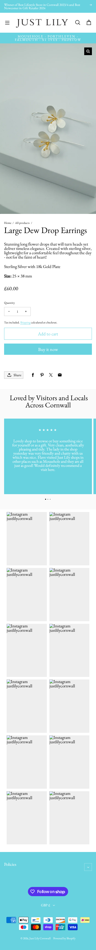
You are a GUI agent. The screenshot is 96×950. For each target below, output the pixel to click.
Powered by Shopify (64, 938)
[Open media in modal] (88, 51)
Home (7, 223)
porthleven (62, 36)
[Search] (77, 23)
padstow (71, 40)
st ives (50, 40)
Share (17, 375)
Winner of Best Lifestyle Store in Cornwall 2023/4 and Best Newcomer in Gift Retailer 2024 (42, 6)
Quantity (9, 302)
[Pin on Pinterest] (42, 375)
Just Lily (34, 938)
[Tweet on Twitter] (51, 375)
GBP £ (45, 905)
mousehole (31, 36)
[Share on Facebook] (33, 375)
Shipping (25, 322)
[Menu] (7, 23)
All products (22, 223)
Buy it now (48, 349)
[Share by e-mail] (60, 375)
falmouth (26, 40)
